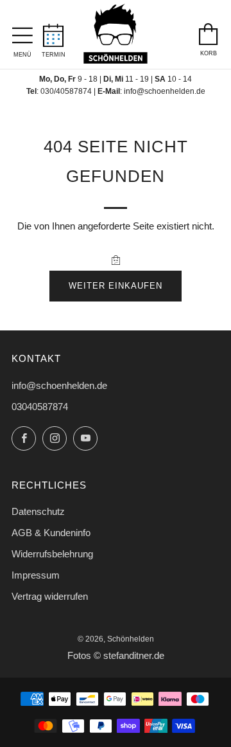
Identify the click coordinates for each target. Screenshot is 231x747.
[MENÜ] (22, 32)
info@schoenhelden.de (164, 91)
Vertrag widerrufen (50, 596)
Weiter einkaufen (115, 286)
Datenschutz (38, 511)
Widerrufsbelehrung (52, 553)
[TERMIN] (53, 31)
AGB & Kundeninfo (51, 532)
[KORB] (208, 31)
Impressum (36, 575)
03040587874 (40, 406)
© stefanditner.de (129, 656)
